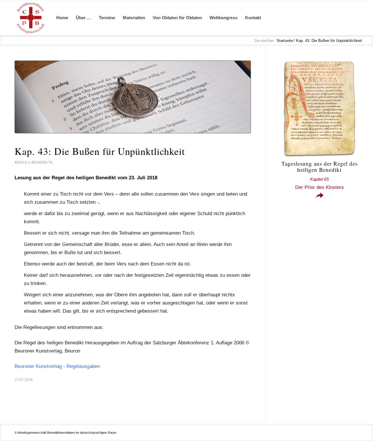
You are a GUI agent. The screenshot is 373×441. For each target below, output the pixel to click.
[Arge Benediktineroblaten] (31, 18)
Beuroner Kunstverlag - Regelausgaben (57, 366)
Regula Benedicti (33, 162)
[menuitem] (62, 17)
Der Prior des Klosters (319, 183)
